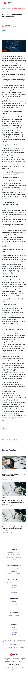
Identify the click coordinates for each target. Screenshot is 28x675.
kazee (3, 8)
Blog (8, 8)
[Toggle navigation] (24, 3)
